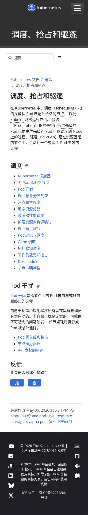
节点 (60, 113)
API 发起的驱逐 (30, 350)
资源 (71, 321)
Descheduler (29, 261)
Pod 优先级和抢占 (33, 337)
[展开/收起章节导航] (59, 58)
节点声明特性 (29, 268)
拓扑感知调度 (29, 248)
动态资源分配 (29, 208)
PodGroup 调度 (31, 235)
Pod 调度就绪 (29, 228)
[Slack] (77, 465)
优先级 (67, 125)
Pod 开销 (25, 189)
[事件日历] (77, 475)
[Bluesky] (11, 485)
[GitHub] (77, 456)
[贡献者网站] (77, 446)
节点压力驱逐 (29, 343)
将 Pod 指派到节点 (33, 182)
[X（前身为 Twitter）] (11, 495)
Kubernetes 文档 (24, 79)
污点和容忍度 (29, 202)
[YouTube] (11, 446)
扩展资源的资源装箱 (35, 222)
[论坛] (10, 456)
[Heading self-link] (25, 165)
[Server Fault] (10, 465)
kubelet (17, 119)
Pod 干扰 (18, 295)
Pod (29, 113)
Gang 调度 (27, 241)
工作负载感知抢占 (33, 255)
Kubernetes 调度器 (34, 176)
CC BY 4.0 (49, 450)
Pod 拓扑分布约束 (33, 195)
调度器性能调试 (31, 215)
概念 (48, 79)
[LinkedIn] (10, 475)
